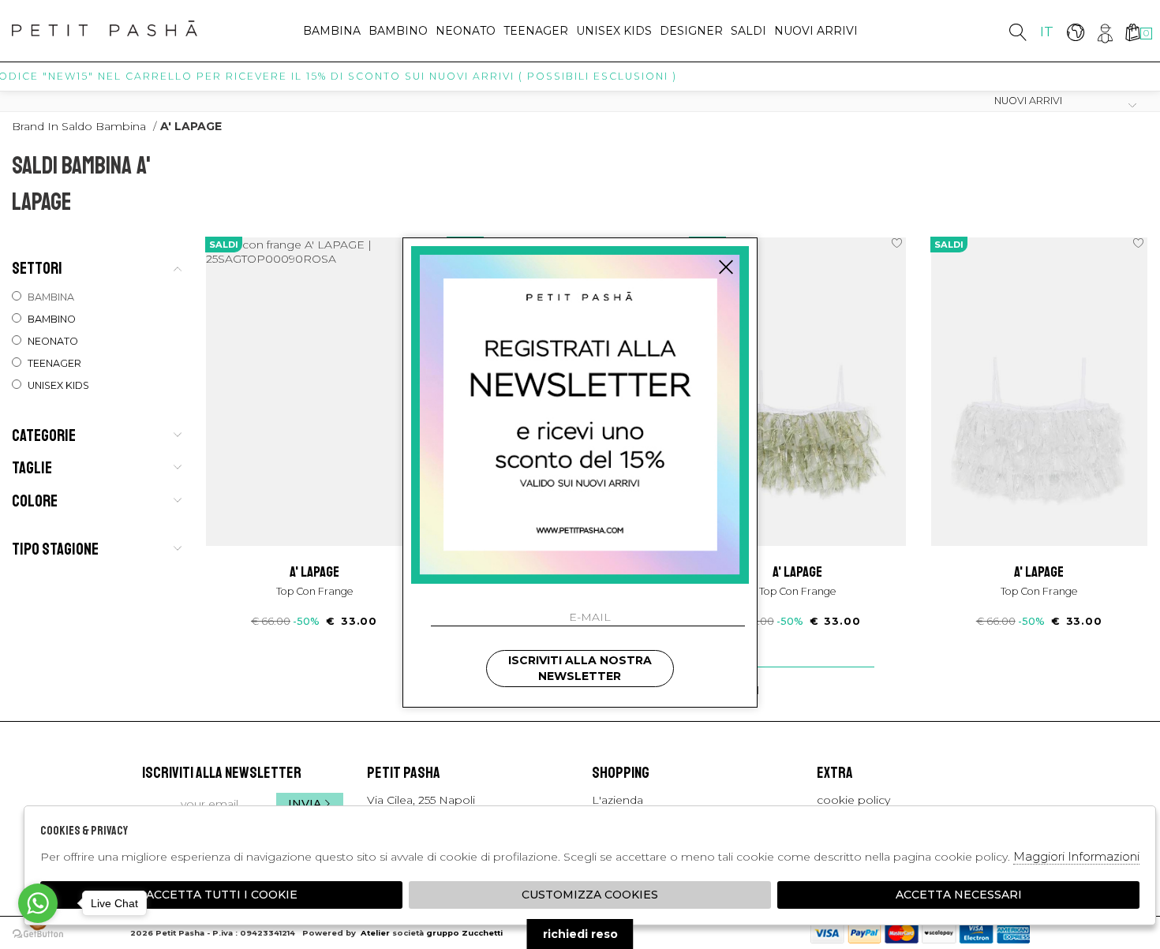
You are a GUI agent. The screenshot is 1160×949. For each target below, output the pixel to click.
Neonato (466, 31)
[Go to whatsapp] (38, 903)
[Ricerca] (1018, 32)
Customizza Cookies (590, 894)
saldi (748, 31)
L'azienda (617, 800)
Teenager (535, 31)
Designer (691, 31)
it (1046, 31)
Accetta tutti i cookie (221, 894)
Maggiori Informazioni (1076, 856)
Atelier (375, 932)
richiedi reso (580, 934)
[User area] (1103, 32)
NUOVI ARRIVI (816, 31)
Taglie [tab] (32, 468)
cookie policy (853, 800)
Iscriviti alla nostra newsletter (580, 668)
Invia (304, 804)
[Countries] (1075, 32)
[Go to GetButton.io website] (38, 933)
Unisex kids (614, 31)
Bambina (332, 31)
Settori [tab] (37, 268)
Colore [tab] (35, 500)
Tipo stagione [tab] (55, 549)
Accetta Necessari (959, 894)
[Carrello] (1132, 32)
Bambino (398, 31)
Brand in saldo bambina (79, 126)
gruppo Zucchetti (464, 932)
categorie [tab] (44, 434)
